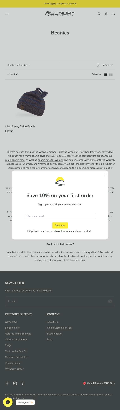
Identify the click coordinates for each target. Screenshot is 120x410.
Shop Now (60, 225)
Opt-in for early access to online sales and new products (60, 231)
